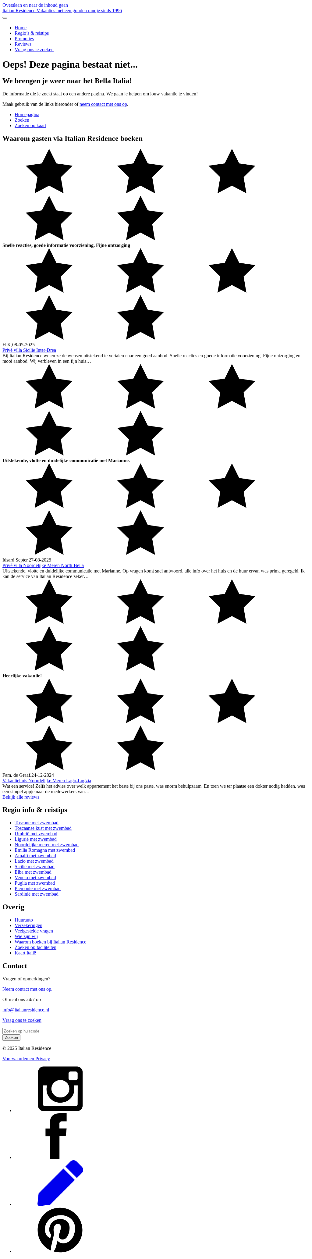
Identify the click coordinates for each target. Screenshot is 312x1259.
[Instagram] (60, 1110)
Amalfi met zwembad (35, 855)
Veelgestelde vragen (34, 930)
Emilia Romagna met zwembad (45, 850)
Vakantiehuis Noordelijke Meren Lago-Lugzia (46, 780)
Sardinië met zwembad (36, 894)
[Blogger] (60, 1204)
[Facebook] (60, 1157)
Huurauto (24, 919)
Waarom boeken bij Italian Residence (50, 941)
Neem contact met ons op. (27, 989)
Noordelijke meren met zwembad (47, 844)
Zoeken (22, 120)
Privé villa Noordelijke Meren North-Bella (43, 565)
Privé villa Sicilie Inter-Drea (29, 350)
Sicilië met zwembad (35, 866)
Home (21, 27)
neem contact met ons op (103, 104)
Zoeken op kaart (30, 125)
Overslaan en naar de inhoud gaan (35, 5)
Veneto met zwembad (35, 877)
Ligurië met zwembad (36, 839)
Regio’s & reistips (32, 33)
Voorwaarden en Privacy (26, 1058)
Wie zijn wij (26, 936)
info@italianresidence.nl (25, 1009)
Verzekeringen (28, 925)
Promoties (24, 38)
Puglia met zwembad (35, 883)
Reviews (23, 44)
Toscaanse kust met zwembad (43, 828)
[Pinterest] (60, 1251)
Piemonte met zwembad (38, 888)
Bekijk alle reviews (20, 797)
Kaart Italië (25, 952)
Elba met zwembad (33, 872)
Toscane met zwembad (36, 822)
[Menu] (4, 18)
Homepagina (27, 114)
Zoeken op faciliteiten (35, 947)
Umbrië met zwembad (36, 833)
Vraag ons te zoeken (34, 49)
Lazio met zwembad (34, 861)
